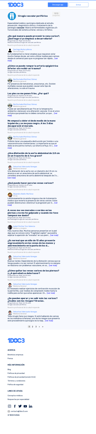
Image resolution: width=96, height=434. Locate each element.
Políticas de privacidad (16, 373)
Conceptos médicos (15, 396)
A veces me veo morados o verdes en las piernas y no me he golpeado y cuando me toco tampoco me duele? (33, 213)
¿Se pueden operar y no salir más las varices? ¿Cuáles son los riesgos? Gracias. (32, 299)
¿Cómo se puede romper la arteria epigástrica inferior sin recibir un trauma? (33, 67)
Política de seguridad (15, 385)
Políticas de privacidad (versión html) (21, 377)
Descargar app (57, 5)
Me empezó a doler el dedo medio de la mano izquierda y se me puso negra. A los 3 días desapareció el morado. (31, 123)
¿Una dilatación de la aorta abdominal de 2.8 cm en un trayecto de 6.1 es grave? (34, 154)
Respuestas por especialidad (18, 399)
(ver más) (12, 178)
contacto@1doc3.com (18, 411)
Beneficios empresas (15, 355)
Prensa (10, 359)
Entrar (78, 5)
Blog (9, 370)
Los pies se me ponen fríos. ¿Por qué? (28, 93)
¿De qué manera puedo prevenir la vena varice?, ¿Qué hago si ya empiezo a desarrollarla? (34, 37)
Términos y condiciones (16, 381)
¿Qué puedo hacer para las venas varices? (31, 183)
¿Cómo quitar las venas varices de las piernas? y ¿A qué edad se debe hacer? (33, 272)
